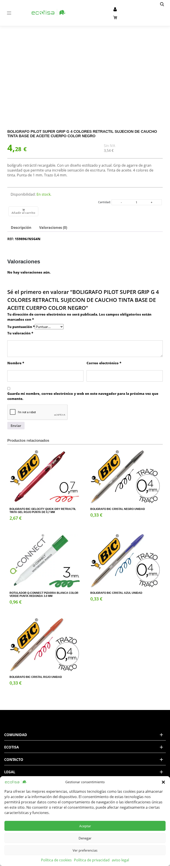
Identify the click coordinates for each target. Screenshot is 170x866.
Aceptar (85, 826)
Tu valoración (20, 333)
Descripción (21, 227)
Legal (9, 772)
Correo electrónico (104, 363)
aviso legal (120, 860)
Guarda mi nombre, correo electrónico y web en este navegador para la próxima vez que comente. (82, 396)
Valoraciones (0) (53, 227)
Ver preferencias (85, 850)
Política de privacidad (92, 860)
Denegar (85, 838)
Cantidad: (104, 202)
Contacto (13, 759)
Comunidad (15, 734)
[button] (163, 782)
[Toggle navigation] (9, 13)
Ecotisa (11, 747)
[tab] (21, 227)
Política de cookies (56, 860)
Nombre (15, 363)
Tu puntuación (21, 326)
